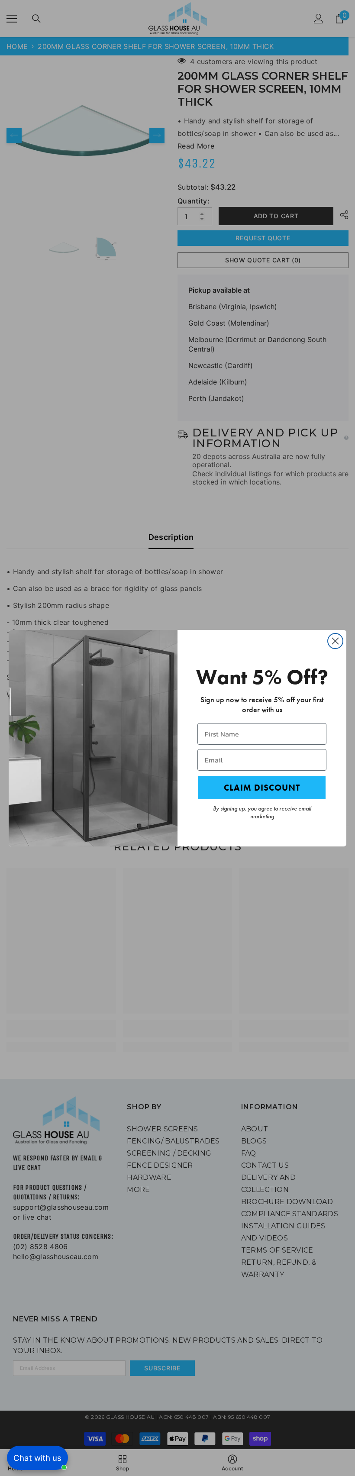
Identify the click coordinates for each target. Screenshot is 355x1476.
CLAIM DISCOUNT (262, 787)
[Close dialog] (335, 641)
